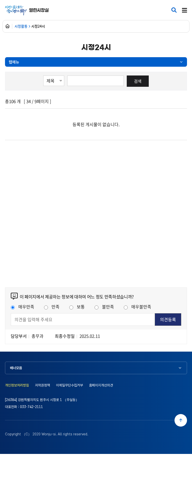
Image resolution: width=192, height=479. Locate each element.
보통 (81, 306)
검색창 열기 (174, 10)
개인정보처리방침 (17, 385)
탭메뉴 (14, 61)
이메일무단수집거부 (69, 385)
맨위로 (180, 420)
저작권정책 (42, 385)
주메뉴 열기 (184, 10)
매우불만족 (141, 306)
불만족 (108, 306)
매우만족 (26, 306)
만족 (56, 306)
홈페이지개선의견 (101, 385)
